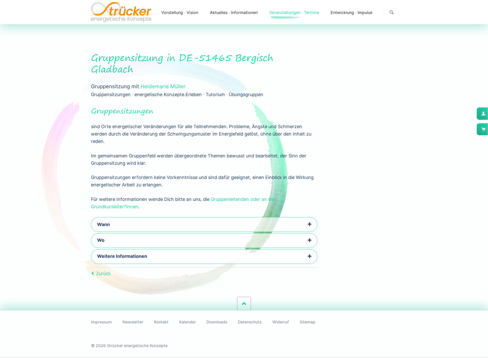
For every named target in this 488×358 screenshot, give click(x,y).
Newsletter (133, 322)
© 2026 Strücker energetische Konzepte (129, 345)
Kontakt (161, 322)
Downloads (216, 322)
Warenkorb (487, 129)
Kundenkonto (487, 113)
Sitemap (307, 322)
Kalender (187, 322)
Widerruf (280, 322)
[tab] (204, 224)
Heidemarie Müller (163, 86)
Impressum (101, 322)
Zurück (103, 273)
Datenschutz (250, 322)
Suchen (391, 12)
